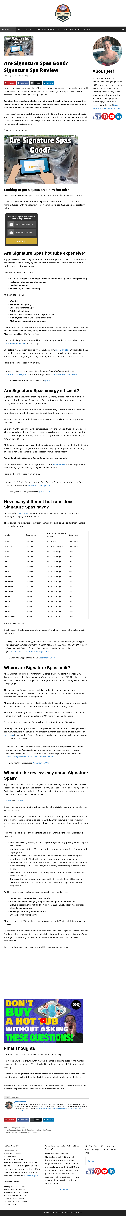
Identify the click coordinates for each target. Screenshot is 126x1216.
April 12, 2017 (50, 380)
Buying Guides (7, 29)
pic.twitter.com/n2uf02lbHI (39, 485)
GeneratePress (76, 1213)
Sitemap (91, 1161)
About (86, 29)
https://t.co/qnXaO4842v (17, 756)
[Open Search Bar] (123, 29)
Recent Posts (15, 1097)
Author (7, 1097)
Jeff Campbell (20, 1101)
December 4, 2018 (47, 657)
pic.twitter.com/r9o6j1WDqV (40, 756)
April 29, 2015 (44, 491)
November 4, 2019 (41, 763)
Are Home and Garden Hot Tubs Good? (21, 1132)
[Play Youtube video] (43, 1021)
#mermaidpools (17, 651)
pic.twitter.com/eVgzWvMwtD (65, 374)
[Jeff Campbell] (9, 1108)
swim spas (23, 513)
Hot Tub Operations (25, 29)
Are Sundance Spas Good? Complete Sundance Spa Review (28, 1130)
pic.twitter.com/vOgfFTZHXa (37, 651)
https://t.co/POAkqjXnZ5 (16, 374)
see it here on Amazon (14, 344)
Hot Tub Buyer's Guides (15, 1127)
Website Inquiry (31, 1175)
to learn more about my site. (71, 1108)
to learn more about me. (46, 1108)
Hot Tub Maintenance (45, 29)
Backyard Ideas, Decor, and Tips (69, 29)
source (8, 800)
